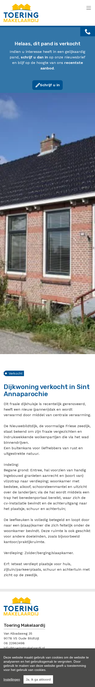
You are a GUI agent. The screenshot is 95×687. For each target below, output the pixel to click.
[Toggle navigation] (88, 8)
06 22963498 (14, 643)
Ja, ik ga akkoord (38, 679)
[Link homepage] (40, 13)
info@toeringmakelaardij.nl (24, 648)
